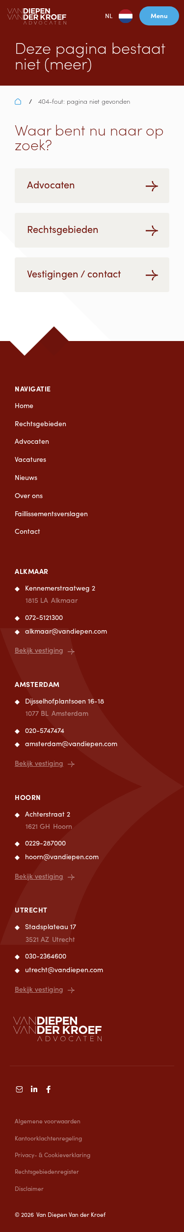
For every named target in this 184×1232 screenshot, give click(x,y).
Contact (27, 531)
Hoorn (28, 797)
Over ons (29, 495)
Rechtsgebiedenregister (47, 1171)
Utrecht (31, 909)
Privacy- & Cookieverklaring (52, 1155)
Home (24, 405)
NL (108, 15)
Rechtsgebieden (40, 423)
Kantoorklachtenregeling (48, 1138)
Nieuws (26, 477)
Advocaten (32, 441)
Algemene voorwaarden (47, 1121)
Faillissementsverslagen (51, 513)
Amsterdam (37, 684)
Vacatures (30, 459)
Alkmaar (32, 571)
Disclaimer (29, 1188)
